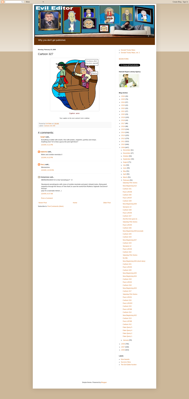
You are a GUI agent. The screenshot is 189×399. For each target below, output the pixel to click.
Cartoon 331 (127, 189)
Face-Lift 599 (127, 309)
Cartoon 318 (127, 285)
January (126, 340)
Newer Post (43, 203)
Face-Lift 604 (127, 249)
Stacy (42, 164)
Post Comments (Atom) (55, 206)
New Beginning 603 (130, 288)
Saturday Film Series (130, 183)
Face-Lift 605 (127, 225)
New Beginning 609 (130, 204)
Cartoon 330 (127, 195)
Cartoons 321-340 (49, 126)
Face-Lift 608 (127, 192)
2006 (123, 350)
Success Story (126, 362)
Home (75, 203)
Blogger (104, 382)
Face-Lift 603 (127, 267)
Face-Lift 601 (127, 297)
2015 (123, 129)
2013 (123, 135)
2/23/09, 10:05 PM (47, 170)
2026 (123, 96)
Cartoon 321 (127, 264)
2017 (123, 123)
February (126, 180)
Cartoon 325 (127, 234)
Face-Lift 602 (127, 282)
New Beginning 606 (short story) (134, 261)
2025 (123, 99)
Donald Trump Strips (128, 50)
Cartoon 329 (127, 201)
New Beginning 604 (130, 276)
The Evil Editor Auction (129, 365)
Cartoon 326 (127, 228)
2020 (123, 114)
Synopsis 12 (127, 246)
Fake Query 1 (127, 336)
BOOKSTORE (124, 59)
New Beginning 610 (130, 186)
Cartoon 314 (127, 312)
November (127, 153)
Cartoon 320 (127, 270)
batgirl (42, 137)
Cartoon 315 (127, 306)
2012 (123, 138)
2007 (123, 347)
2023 (123, 105)
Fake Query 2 (127, 333)
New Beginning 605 (130, 273)
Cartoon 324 (127, 237)
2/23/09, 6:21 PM (47, 145)
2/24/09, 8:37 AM (47, 194)
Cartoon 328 (127, 210)
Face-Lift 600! (127, 303)
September (127, 159)
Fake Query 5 (127, 327)
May (124, 171)
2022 (123, 108)
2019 (123, 117)
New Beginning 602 (130, 315)
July (124, 165)
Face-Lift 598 (127, 321)
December (127, 150)
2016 (123, 126)
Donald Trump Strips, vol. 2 (130, 53)
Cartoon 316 (127, 300)
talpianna (43, 152)
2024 (123, 102)
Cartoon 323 (127, 243)
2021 (123, 111)
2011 (123, 141)
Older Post (107, 203)
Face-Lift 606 (127, 213)
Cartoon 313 (127, 318)
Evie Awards (125, 359)
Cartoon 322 (127, 252)
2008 (123, 344)
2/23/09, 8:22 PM (47, 157)
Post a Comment (47, 198)
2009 (123, 147)
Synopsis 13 (127, 207)
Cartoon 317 (127, 291)
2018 (123, 120)
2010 (123, 144)
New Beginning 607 (130, 240)
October (126, 156)
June (125, 168)
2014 (123, 132)
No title (125, 258)
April (125, 174)
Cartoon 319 (127, 279)
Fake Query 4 (127, 330)
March (125, 177)
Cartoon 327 (127, 216)
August (125, 162)
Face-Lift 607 (127, 198)
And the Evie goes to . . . (131, 219)
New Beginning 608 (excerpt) (133, 231)
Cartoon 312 (127, 324)
